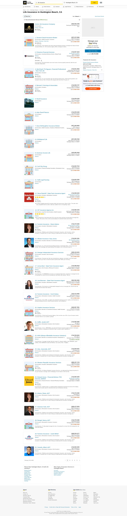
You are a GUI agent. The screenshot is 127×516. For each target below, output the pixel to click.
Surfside (26, 481)
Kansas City (86, 497)
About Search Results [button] (99, 16)
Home (24, 10)
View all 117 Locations (74, 194)
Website (37, 27)
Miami (94, 492)
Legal (79, 507)
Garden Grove (27, 472)
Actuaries (56, 470)
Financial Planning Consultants (48, 168)
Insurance (42, 10)
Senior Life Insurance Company (45, 24)
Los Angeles (86, 500)
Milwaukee (95, 494)
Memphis (85, 502)
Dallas (74, 501)
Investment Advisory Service (48, 54)
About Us (25, 492)
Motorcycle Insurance (54, 267)
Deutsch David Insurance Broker (90, 62)
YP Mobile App (51, 495)
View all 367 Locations (74, 225)
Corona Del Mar (27, 477)
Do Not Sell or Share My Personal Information (60, 507)
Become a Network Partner (29, 500)
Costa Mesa (27, 471)
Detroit (84, 492)
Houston (85, 494)
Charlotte (75, 498)
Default (77, 16)
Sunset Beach (27, 479)
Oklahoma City (96, 497)
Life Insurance (38, 26)
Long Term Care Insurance (47, 212)
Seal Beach (27, 476)
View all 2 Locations (75, 378)
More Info (41, 27)
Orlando (95, 498)
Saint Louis (95, 502)
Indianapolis (86, 495)
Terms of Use (74, 507)
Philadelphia (96, 500)
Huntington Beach (34, 10)
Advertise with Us (27, 495)
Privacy (46, 507)
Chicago (75, 500)
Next (79, 460)
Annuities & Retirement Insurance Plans (58, 127)
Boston (74, 497)
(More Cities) (82, 489)
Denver (74, 502)
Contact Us (25, 494)
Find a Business (51, 494)
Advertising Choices (27, 498)
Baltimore (75, 495)
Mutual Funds (58, 54)
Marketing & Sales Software (29, 502)
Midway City (27, 478)
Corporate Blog (26, 497)
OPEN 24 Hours (43, 19)
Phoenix (95, 501)
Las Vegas (85, 498)
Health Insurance (45, 39)
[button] (101, 2)
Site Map (50, 497)
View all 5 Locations (75, 53)
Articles (50, 492)
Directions (41, 41)
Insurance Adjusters (58, 472)
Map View (28, 16)
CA (28, 10)
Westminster (27, 473)
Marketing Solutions (27, 501)
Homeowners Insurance (61, 168)
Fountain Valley (27, 475)
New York (95, 495)
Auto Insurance (50, 254)
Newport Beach (27, 470)
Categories (50, 498)
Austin (74, 494)
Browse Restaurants (52, 500)
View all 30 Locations (74, 240)
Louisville (85, 501)
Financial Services (46, 380)
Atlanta (74, 492)
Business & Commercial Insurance (54, 240)
